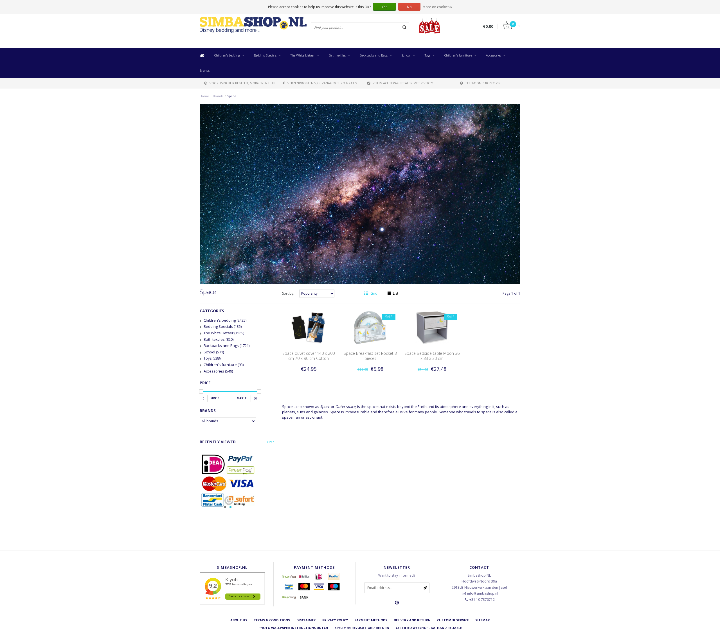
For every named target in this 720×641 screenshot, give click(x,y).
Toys (427, 55)
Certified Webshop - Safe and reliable (429, 628)
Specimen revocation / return (362, 628)
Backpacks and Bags (374, 55)
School (406, 55)
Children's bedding (227, 55)
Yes (384, 6)
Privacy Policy (335, 620)
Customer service (453, 620)
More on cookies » (437, 6)
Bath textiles (337, 55)
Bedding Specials (265, 55)
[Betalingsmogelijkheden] (237, 482)
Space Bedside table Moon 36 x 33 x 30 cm (432, 356)
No (409, 6)
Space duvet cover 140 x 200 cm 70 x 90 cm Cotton (308, 356)
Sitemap (482, 620)
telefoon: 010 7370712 (483, 83)
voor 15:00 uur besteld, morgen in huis (242, 83)
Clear (270, 442)
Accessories (493, 55)
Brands (205, 70)
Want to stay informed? (396, 575)
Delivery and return (412, 620)
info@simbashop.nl (482, 593)
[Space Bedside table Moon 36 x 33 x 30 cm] (432, 327)
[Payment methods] (289, 576)
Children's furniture (458, 55)
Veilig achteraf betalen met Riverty (403, 83)
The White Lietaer (303, 55)
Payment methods (370, 620)
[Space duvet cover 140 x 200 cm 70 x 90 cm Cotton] (308, 327)
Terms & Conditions (272, 620)
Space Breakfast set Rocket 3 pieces (370, 356)
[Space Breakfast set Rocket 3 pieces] (370, 327)
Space (231, 96)
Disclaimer (306, 620)
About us (238, 620)
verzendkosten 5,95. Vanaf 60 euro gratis (322, 83)
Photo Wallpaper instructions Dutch (293, 628)
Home (204, 96)
